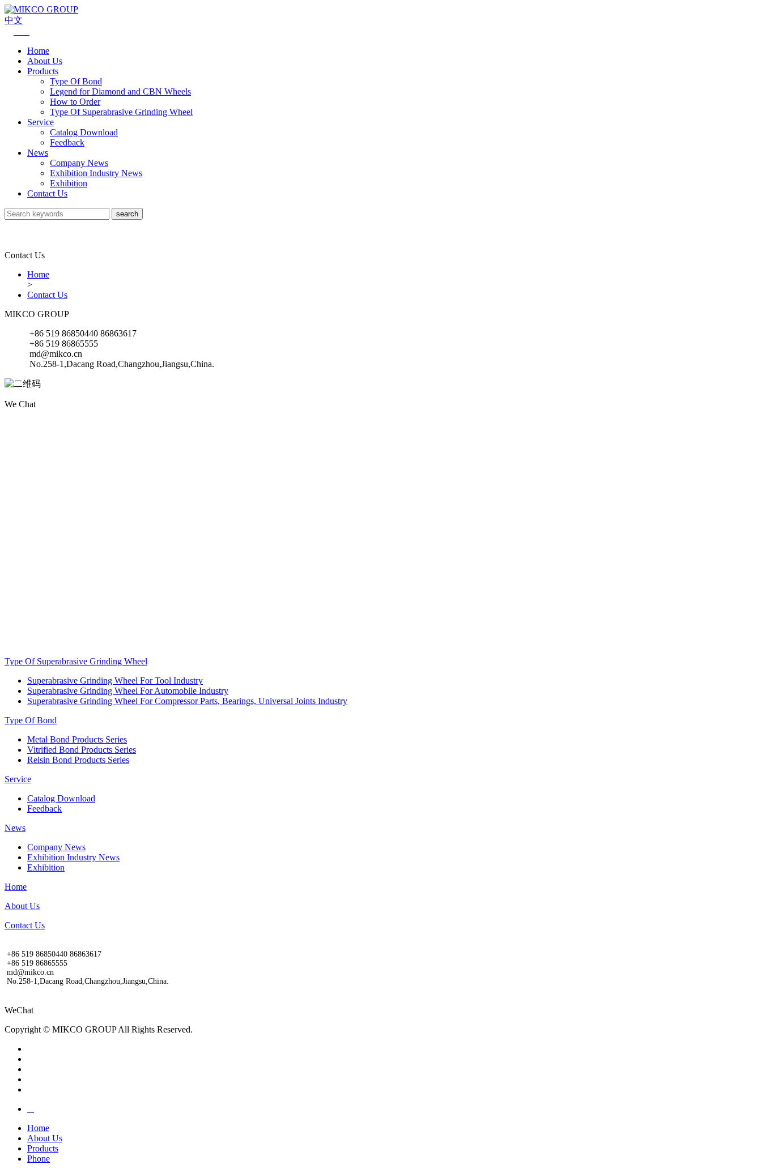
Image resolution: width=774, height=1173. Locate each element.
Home (38, 51)
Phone (38, 1158)
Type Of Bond (76, 81)
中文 (14, 20)
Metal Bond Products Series (77, 739)
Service (40, 122)
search (127, 214)
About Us (44, 61)
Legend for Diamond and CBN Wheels (120, 91)
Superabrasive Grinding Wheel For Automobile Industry (127, 691)
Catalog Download (84, 132)
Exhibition (68, 183)
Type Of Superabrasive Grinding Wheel (121, 112)
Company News (79, 163)
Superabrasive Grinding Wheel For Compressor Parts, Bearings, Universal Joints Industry (187, 701)
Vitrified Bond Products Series (81, 749)
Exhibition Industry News (96, 173)
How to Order (75, 101)
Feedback (67, 142)
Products (42, 71)
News (37, 152)
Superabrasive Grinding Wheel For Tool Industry (115, 680)
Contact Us (47, 193)
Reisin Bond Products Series (78, 760)
